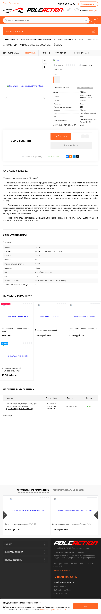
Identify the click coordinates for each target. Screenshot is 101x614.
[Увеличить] (25, 86)
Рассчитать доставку (33, 157)
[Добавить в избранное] (44, 61)
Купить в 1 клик (71, 145)
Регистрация (14, 3)
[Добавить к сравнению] (44, 67)
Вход (5, 3)
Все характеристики (85, 88)
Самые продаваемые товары (68, 490)
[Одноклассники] (70, 156)
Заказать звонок (88, 4)
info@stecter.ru (67, 582)
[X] (77, 156)
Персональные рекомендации (33, 490)
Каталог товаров (14, 31)
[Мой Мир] (74, 156)
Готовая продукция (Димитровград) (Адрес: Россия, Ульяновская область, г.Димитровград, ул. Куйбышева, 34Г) (21, 406)
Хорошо (86, 606)
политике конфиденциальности (53, 610)
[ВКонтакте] (67, 156)
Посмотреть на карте (61, 570)
